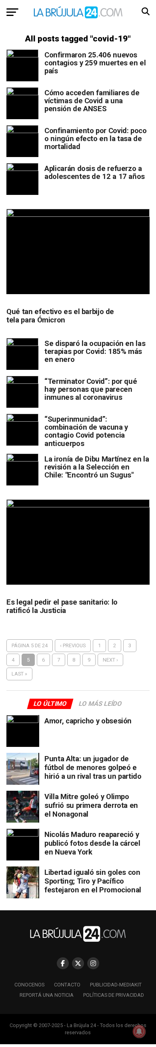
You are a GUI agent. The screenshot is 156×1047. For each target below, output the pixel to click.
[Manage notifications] (139, 1031)
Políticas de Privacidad (113, 995)
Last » (19, 674)
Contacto (67, 985)
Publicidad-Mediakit (116, 985)
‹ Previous (73, 645)
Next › (110, 660)
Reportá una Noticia (47, 995)
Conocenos (29, 985)
